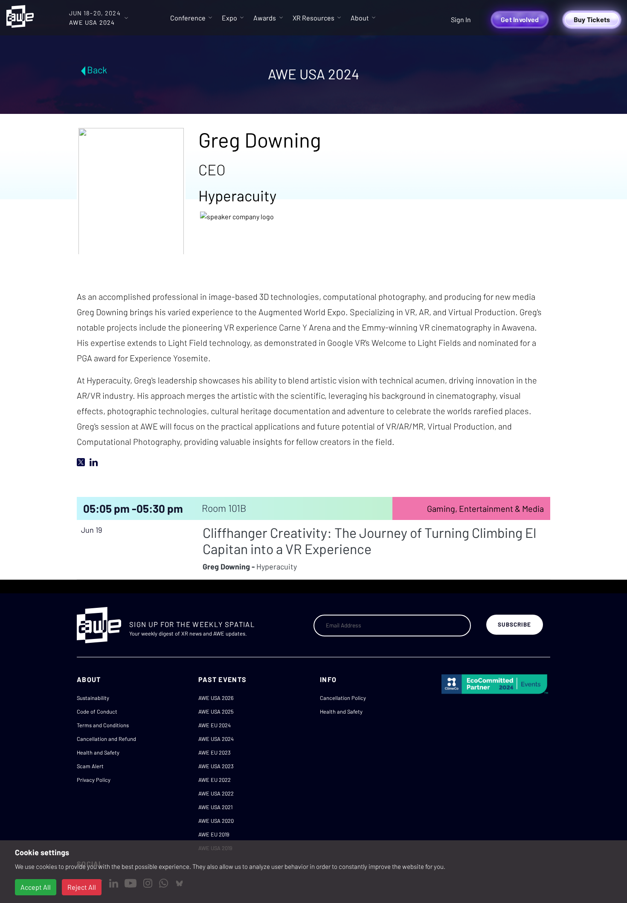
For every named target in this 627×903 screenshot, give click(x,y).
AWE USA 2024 (216, 738)
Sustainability (93, 697)
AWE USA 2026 (216, 697)
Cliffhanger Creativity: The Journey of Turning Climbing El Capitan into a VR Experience (369, 540)
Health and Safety (98, 752)
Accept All (35, 887)
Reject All (81, 887)
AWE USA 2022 (216, 793)
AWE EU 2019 (213, 834)
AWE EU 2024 (214, 725)
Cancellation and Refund (106, 738)
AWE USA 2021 (215, 807)
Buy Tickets (592, 19)
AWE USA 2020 (216, 820)
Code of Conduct (97, 711)
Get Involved (520, 19)
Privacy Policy (93, 779)
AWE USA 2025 (216, 711)
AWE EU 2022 (214, 779)
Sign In (461, 19)
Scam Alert (90, 766)
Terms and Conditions (103, 725)
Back (97, 69)
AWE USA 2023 (216, 766)
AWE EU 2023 (214, 752)
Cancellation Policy (343, 697)
